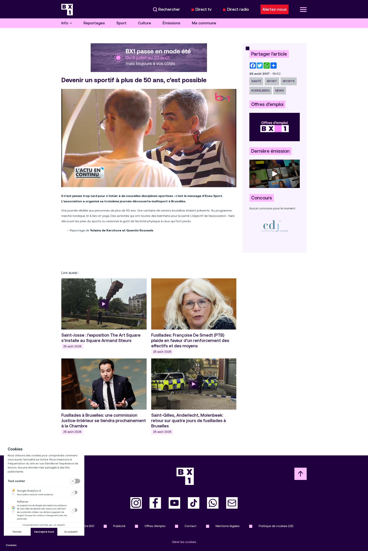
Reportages (94, 23)
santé (256, 81)
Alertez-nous (274, 9)
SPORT (272, 81)
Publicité (119, 526)
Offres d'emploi (155, 526)
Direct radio (238, 9)
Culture (144, 23)
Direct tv (204, 9)
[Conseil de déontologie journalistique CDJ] (274, 226)
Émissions (171, 23)
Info (64, 23)
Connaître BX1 (84, 526)
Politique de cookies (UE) (276, 526)
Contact (190, 526)
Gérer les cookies (184, 542)
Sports (289, 81)
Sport (121, 23)
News (279, 90)
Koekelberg (260, 90)
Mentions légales (228, 526)
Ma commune (204, 23)
